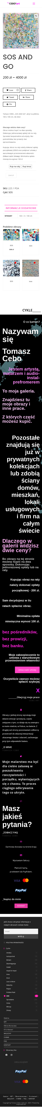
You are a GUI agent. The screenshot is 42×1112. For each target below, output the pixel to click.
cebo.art (34, 700)
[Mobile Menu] (34, 4)
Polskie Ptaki (10, 992)
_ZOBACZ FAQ (10, 832)
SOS (11, 192)
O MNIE (6, 1037)
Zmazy (8, 1010)
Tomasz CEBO (10, 836)
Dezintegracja (11, 964)
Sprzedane (10, 999)
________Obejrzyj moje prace (24, 697)
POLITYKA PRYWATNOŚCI (15, 942)
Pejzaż (8, 989)
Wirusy (8, 1007)
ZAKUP (11, 175)
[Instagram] (11, 1055)
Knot (8, 978)
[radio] (15, 166)
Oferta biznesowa (10, 1026)
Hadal (8, 967)
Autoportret (10, 956)
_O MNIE (7, 747)
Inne (30, 281)
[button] (36, 16)
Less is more (10, 982)
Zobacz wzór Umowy (11, 156)
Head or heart (11, 971)
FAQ (5, 1041)
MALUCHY (7, 1033)
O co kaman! (8, 1030)
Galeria (6, 1018)
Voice (8, 1003)
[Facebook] (6, 1055)
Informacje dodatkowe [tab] (21, 208)
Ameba (8, 953)
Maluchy (9, 985)
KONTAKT (7, 1045)
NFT (5, 1022)
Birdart (8, 960)
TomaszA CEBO (10, 750)
